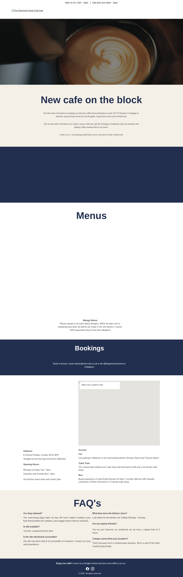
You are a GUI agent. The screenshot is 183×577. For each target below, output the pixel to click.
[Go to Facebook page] (87, 568)
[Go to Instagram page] (92, 568)
